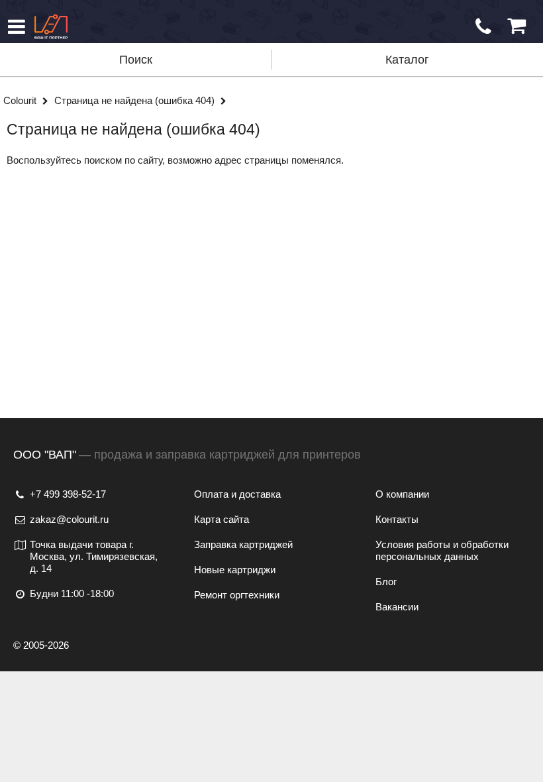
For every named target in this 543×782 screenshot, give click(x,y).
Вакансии (397, 606)
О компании (402, 494)
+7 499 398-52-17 (68, 494)
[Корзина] (516, 26)
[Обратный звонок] (483, 26)
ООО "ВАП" (44, 454)
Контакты (397, 519)
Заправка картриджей (243, 544)
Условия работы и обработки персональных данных (442, 550)
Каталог (407, 59)
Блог (386, 581)
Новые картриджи (234, 569)
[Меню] (16, 26)
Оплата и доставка (237, 494)
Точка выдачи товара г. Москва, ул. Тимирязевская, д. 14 (94, 556)
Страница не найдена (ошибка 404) (135, 100)
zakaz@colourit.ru (69, 519)
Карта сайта (221, 519)
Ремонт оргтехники (236, 594)
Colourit (21, 100)
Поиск (135, 59)
